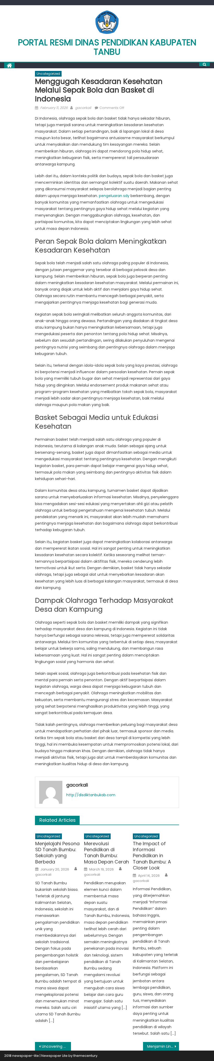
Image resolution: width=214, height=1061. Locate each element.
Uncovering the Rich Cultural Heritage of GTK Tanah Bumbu (56, 1046)
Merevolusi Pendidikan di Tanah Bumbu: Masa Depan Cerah (106, 853)
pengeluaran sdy (114, 195)
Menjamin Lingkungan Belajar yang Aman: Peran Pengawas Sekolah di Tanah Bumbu (163, 1046)
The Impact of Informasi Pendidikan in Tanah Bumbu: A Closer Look (152, 856)
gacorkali (83, 107)
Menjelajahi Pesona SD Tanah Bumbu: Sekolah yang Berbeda (57, 853)
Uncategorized (48, 73)
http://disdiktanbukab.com (90, 795)
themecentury (85, 1055)
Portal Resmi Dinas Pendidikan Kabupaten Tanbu (107, 47)
